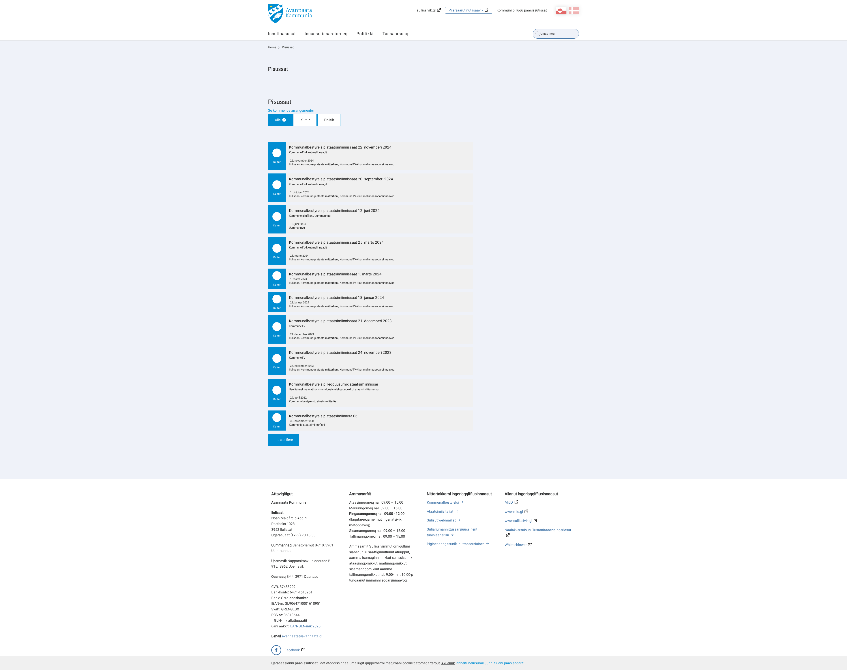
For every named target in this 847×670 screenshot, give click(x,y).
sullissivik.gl (426, 10)
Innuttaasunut (282, 33)
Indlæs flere (284, 440)
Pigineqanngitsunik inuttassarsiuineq (456, 544)
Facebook (292, 650)
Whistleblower (516, 545)
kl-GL (561, 10)
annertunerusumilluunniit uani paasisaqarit (489, 663)
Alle (278, 120)
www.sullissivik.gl (518, 521)
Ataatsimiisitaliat (440, 511)
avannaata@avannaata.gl (302, 636)
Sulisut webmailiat (441, 520)
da (574, 10)
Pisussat (288, 47)
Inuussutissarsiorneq (326, 33)
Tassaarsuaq (395, 33)
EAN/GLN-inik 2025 (305, 626)
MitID (509, 502)
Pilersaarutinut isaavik (466, 10)
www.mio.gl (514, 512)
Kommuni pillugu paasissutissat (522, 10)
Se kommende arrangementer (291, 110)
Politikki (365, 33)
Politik (329, 120)
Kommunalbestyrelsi (443, 502)
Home (272, 47)
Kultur (305, 120)
